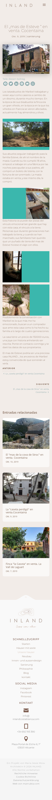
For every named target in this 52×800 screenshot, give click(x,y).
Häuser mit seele (26, 648)
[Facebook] (5, 84)
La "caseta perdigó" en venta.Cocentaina (19, 511)
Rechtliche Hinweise (26, 773)
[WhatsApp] (33, 84)
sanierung (33, 36)
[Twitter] (11, 84)
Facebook (26, 692)
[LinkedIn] (16, 84)
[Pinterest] (22, 84)
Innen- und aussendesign (26, 660)
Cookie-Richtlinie (26, 776)
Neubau (26, 656)
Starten (26, 644)
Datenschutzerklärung (26, 780)
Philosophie (26, 668)
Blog (26, 673)
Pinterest (26, 696)
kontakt (26, 677)
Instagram (26, 688)
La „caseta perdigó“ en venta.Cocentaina (24, 373)
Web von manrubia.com (26, 783)
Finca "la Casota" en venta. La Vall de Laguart (23, 565)
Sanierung (26, 664)
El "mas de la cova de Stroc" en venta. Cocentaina (24, 456)
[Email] (27, 84)
